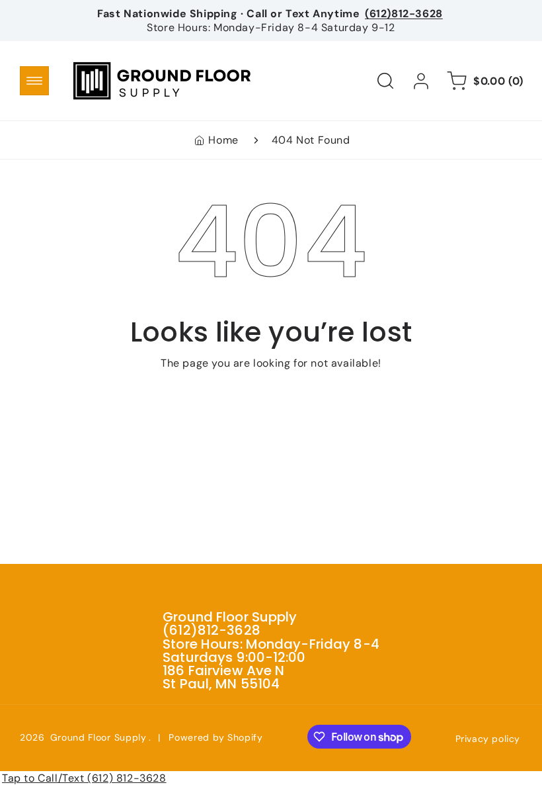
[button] (34, 80)
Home (223, 140)
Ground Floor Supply (98, 737)
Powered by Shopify (216, 737)
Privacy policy (487, 739)
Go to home (271, 396)
